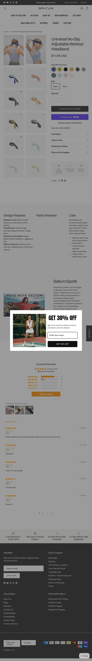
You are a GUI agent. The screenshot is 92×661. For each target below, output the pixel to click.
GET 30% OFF (62, 344)
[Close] (79, 313)
